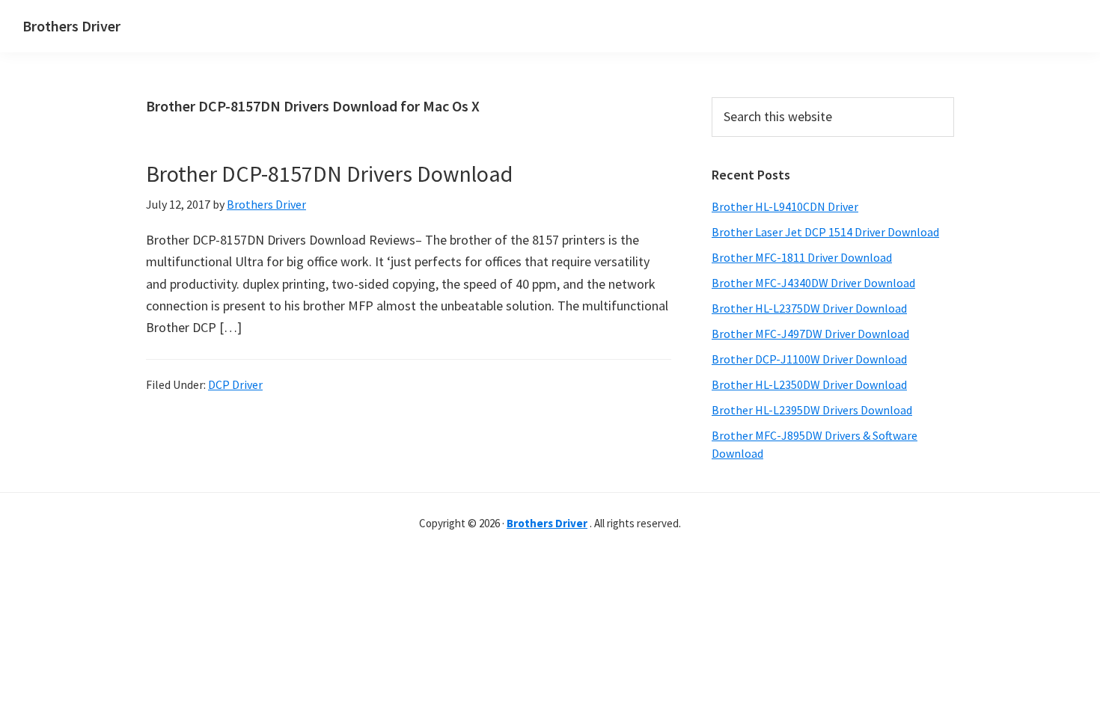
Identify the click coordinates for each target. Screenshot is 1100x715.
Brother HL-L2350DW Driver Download (809, 384)
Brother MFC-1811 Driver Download (802, 257)
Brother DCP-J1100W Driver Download (809, 359)
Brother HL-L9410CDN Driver (785, 206)
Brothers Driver (71, 25)
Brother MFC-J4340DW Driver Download (813, 282)
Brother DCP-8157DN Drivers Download (329, 173)
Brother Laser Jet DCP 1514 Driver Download (825, 231)
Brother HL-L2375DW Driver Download (809, 308)
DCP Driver (235, 384)
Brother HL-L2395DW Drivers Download (812, 409)
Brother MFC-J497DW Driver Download (810, 333)
